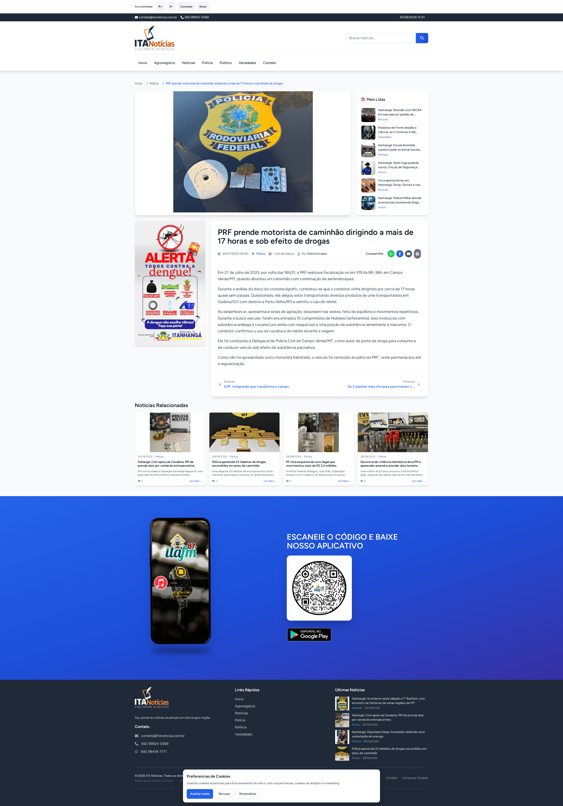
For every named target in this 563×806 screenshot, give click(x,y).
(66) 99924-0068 (197, 17)
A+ (160, 6)
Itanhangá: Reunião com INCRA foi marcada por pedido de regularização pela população (400, 114)
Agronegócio (164, 63)
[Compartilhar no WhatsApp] (391, 253)
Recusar (224, 794)
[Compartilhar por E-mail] (408, 253)
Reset (203, 6)
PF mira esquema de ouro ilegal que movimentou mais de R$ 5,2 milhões (311, 464)
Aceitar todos (200, 794)
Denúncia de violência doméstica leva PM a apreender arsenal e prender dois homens (390, 464)
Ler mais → (196, 481)
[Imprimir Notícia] (417, 254)
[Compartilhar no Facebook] (399, 253)
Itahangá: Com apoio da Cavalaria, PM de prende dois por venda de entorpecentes (166, 464)
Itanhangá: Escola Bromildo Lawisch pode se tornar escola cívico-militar (399, 149)
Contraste (186, 6)
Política (226, 63)
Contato (269, 63)
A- (171, 6)
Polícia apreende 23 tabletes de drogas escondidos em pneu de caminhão (239, 464)
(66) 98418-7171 (154, 751)
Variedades (247, 63)
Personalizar (247, 794)
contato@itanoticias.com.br (163, 736)
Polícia (207, 63)
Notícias (188, 63)
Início (142, 63)
